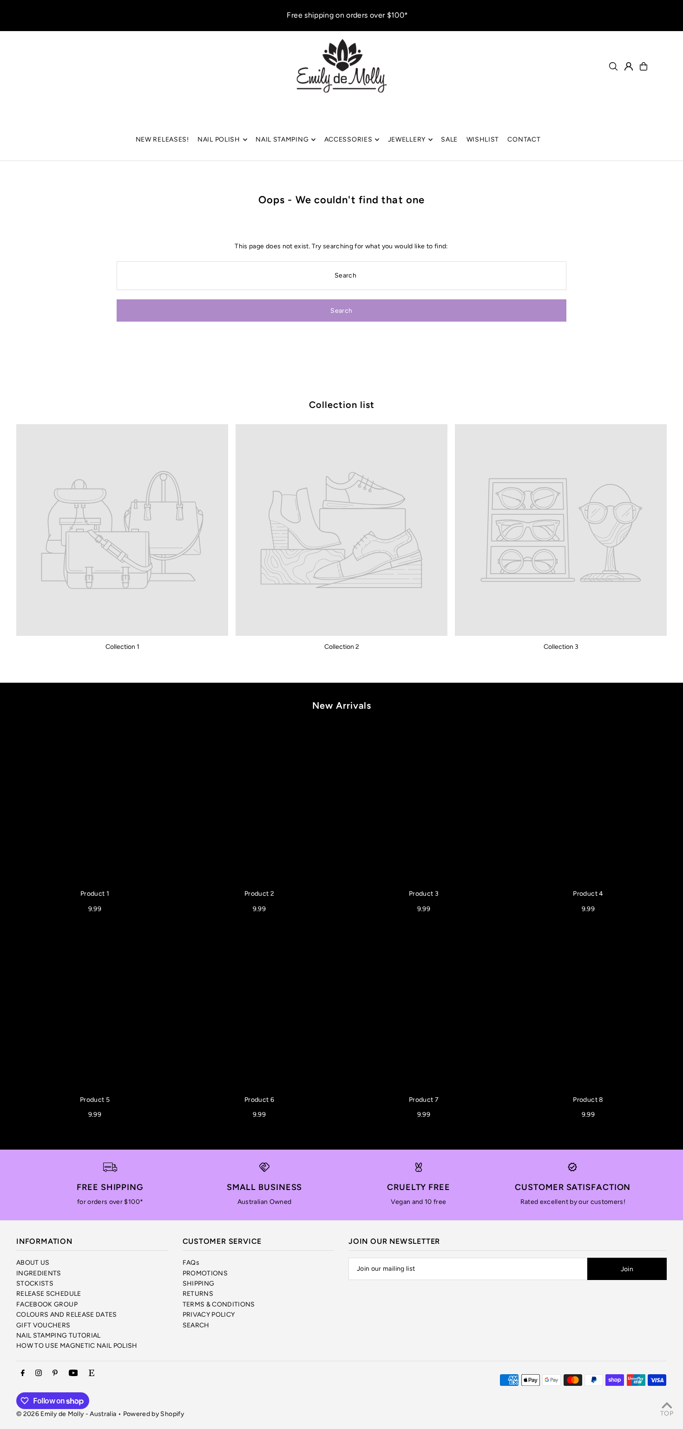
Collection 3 (561, 647)
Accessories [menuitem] (348, 139)
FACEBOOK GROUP (47, 1304)
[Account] (628, 66)
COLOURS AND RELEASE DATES (66, 1315)
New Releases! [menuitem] (162, 139)
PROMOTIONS (205, 1273)
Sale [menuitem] (449, 139)
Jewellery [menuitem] (407, 139)
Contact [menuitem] (523, 139)
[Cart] (643, 66)
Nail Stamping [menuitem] (282, 139)
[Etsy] (91, 1373)
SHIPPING (199, 1283)
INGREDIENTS (38, 1273)
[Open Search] (613, 66)
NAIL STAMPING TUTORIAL (58, 1335)
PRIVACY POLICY (209, 1315)
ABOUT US (33, 1263)
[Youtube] (73, 1373)
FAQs (191, 1263)
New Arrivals (341, 705)
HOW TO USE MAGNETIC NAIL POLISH (77, 1346)
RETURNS (198, 1294)
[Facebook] (23, 1373)
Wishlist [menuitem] (482, 139)
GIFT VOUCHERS (43, 1325)
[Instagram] (38, 1373)
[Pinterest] (55, 1373)
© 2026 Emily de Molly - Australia (66, 1414)
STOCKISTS (34, 1283)
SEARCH (196, 1325)
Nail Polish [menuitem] (218, 139)
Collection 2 (341, 647)
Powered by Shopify (153, 1414)
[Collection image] (122, 530)
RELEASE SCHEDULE (48, 1294)
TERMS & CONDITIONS (219, 1304)
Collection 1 (122, 647)
